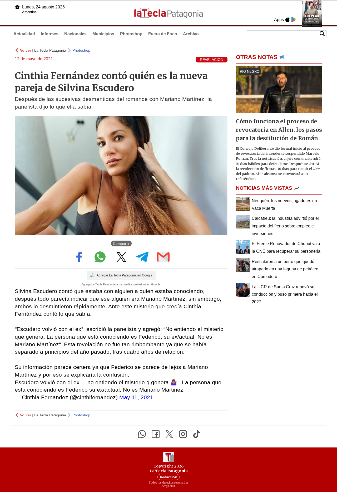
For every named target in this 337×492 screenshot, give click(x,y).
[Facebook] (156, 434)
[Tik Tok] (197, 434)
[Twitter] (169, 434)
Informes (49, 34)
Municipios (103, 34)
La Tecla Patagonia (50, 50)
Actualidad (24, 34)
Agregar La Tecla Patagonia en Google (124, 275)
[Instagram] (183, 434)
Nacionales (75, 34)
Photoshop (131, 34)
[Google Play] (293, 19)
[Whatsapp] (142, 434)
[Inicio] (17, 6)
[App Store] (287, 19)
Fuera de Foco (162, 34)
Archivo (191, 34)
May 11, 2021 (136, 397)
